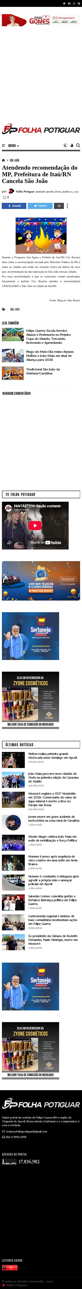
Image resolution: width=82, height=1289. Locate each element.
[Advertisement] (41, 70)
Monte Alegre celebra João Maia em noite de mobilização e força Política (52, 838)
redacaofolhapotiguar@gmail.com (26, 1131)
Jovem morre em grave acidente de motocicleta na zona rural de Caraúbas (54, 818)
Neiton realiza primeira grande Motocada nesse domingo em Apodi (52, 755)
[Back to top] (72, 1279)
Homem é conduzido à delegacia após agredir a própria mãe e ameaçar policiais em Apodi (53, 880)
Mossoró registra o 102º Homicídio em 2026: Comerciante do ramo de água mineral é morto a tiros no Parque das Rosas (52, 799)
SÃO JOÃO (14, 160)
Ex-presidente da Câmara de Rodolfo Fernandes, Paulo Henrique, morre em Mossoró (53, 939)
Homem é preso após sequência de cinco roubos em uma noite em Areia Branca (52, 860)
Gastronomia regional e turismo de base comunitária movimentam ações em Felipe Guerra (52, 920)
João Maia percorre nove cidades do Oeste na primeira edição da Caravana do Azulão (53, 777)
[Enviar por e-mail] (59, 206)
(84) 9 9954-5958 (16, 1137)
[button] (13, 146)
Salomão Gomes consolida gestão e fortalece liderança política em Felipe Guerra (52, 900)
